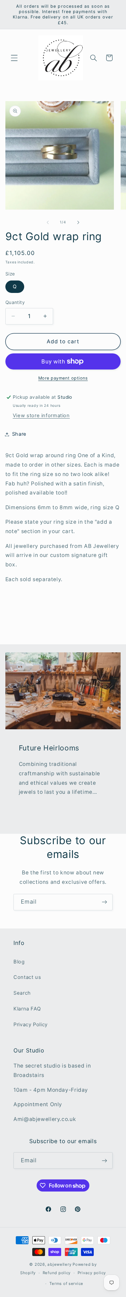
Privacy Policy (30, 1025)
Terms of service (66, 1283)
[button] (14, 58)
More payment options (63, 378)
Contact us (27, 977)
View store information (41, 416)
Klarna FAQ (27, 1009)
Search (22, 993)
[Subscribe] (104, 902)
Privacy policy (92, 1272)
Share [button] (19, 434)
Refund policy (57, 1272)
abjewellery (59, 1264)
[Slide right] (78, 222)
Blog (19, 962)
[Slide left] (47, 222)
